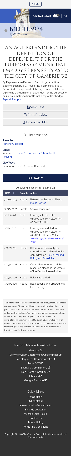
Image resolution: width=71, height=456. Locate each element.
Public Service (38, 203)
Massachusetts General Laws (35, 405)
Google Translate (34, 380)
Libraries (34, 376)
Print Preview (37, 114)
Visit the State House (35, 414)
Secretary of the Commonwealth (34, 359)
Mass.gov (34, 350)
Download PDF (36, 122)
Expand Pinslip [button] (11, 99)
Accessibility (36, 396)
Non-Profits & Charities (34, 372)
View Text (36, 107)
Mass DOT (34, 363)
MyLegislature (35, 401)
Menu (37, 4)
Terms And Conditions (35, 426)
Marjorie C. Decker (13, 143)
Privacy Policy (35, 422)
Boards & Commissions (34, 367)
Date (8, 193)
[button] (6, 31)
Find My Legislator (35, 409)
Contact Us (35, 418)
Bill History (34, 177)
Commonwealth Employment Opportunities (34, 354)
